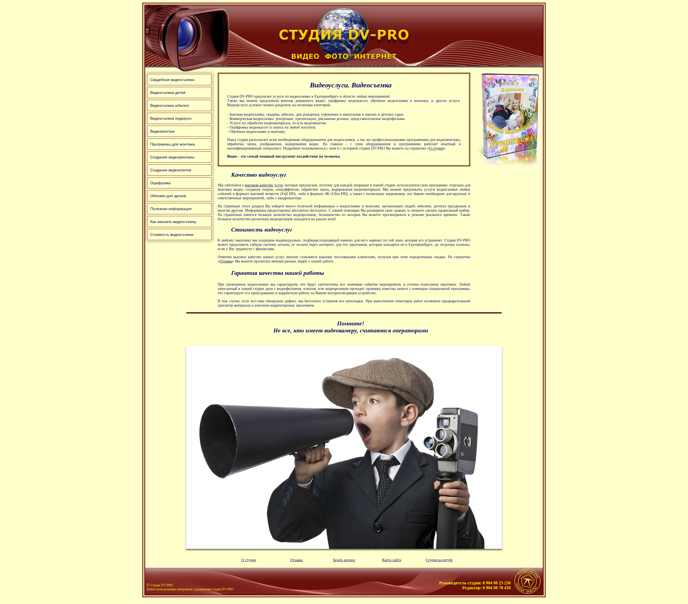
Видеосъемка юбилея (169, 105)
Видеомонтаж (162, 131)
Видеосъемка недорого (171, 118)
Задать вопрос (344, 560)
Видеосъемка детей (167, 92)
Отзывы (226, 261)
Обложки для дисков (168, 196)
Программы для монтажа (172, 144)
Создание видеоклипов (170, 170)
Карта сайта (391, 560)
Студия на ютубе (439, 560)
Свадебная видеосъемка (172, 79)
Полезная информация (171, 209)
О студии (436, 148)
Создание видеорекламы (172, 157)
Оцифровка (160, 183)
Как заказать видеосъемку (173, 221)
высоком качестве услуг (263, 185)
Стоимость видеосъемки (172, 234)
